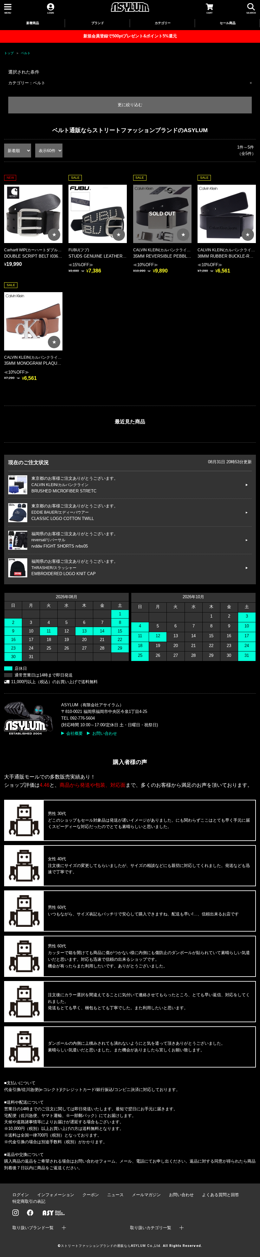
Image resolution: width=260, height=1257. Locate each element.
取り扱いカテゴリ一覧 (150, 1227)
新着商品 (32, 23)
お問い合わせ (104, 733)
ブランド (97, 23)
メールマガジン (146, 1194)
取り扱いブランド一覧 (33, 1227)
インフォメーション (55, 1194)
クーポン (90, 1194)
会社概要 (74, 733)
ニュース (115, 1194)
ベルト (25, 53)
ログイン (20, 1194)
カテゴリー (163, 23)
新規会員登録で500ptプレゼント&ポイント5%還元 (130, 36)
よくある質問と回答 (220, 1194)
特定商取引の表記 (28, 1201)
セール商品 (228, 23)
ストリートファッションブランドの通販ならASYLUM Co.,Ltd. (111, 1245)
